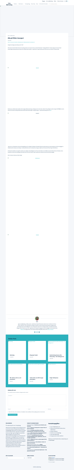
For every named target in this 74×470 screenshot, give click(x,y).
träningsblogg (8, 430)
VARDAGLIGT (33, 42)
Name (9, 409)
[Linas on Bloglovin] (58, 457)
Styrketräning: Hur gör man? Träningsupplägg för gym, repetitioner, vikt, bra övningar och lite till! (36, 436)
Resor (37, 3)
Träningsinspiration (27, 42)
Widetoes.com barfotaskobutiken (54, 438)
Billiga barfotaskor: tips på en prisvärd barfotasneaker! (36, 445)
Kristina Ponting (30, 425)
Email (29, 409)
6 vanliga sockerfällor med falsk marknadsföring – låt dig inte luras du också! (35, 431)
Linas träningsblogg (57, 432)
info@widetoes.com (56, 426)
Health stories (10, 42)
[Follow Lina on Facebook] (35, 332)
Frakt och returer (60, 1)
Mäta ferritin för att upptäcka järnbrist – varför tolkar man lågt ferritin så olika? (37, 433)
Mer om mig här (50, 329)
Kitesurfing (33, 3)
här (50, 110)
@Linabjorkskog (56, 434)
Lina (37, 321)
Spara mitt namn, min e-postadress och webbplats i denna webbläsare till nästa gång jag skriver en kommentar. (27, 411)
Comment (10, 395)
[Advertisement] (37, 59)
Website (49, 409)
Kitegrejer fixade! (34, 355)
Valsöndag (12, 355)
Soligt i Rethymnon (54, 377)
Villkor (55, 1)
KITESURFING (15, 42)
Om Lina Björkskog (49, 1)
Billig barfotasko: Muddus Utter (33, 444)
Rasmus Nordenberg (31, 441)
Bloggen (43, 1)
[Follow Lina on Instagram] (39, 332)
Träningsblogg (27, 3)
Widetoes (22, 329)
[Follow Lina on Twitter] (37, 332)
